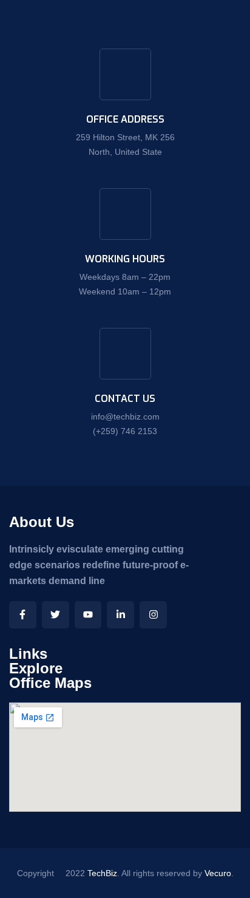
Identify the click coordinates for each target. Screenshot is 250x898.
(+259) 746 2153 (125, 431)
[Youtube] (88, 614)
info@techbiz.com (125, 416)
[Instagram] (153, 614)
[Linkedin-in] (120, 614)
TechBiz (102, 873)
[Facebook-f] (22, 614)
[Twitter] (55, 614)
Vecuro (217, 873)
